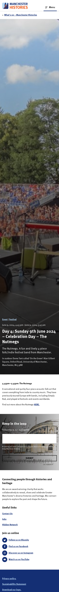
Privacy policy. (9, 579)
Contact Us (7, 514)
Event (5, 319)
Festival (13, 319)
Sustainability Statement (14, 584)
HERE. (36, 405)
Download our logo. (11, 590)
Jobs (4, 519)
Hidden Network (10, 525)
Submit (29, 458)
